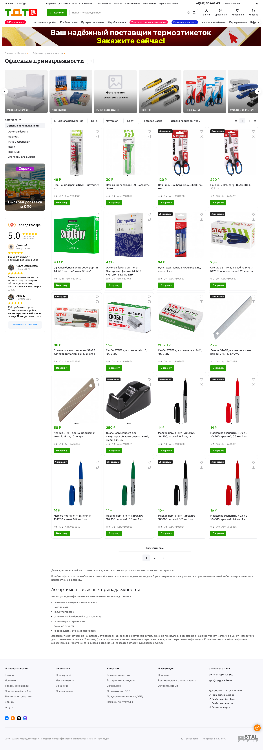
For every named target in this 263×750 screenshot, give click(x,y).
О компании (63, 668)
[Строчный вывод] (249, 120)
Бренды (10, 701)
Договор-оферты (220, 707)
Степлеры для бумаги (21, 156)
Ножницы (14, 151)
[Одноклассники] (13, 718)
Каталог (10, 675)
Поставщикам (64, 691)
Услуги (9, 707)
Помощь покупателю (120, 701)
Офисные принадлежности (23, 125)
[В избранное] (97, 131)
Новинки (10, 680)
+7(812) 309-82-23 (208, 3)
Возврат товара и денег (122, 680)
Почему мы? (63, 675)
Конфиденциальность (214, 738)
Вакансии (62, 685)
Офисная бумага (18, 131)
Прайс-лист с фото (222, 703)
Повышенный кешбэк (18, 691)
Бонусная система (118, 675)
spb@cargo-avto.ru (220, 680)
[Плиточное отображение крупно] (236, 120)
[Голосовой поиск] (188, 12)
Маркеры (13, 136)
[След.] (163, 558)
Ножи (11, 146)
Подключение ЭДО (118, 691)
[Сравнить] (97, 136)
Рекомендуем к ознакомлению (177, 680)
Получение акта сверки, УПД (125, 696)
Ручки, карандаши (19, 141)
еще (13, 289)
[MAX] (25, 718)
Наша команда (65, 680)
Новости (163, 675)
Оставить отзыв (168, 685)
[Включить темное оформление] (257, 3)
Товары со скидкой (17, 685)
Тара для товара (29, 225)
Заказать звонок (231, 3)
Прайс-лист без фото (223, 699)
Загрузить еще (155, 548)
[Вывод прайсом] (255, 120)
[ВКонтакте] (7, 718)
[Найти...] (194, 12)
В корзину (61, 202)
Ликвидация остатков (18, 696)
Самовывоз (114, 685)
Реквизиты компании (223, 695)
